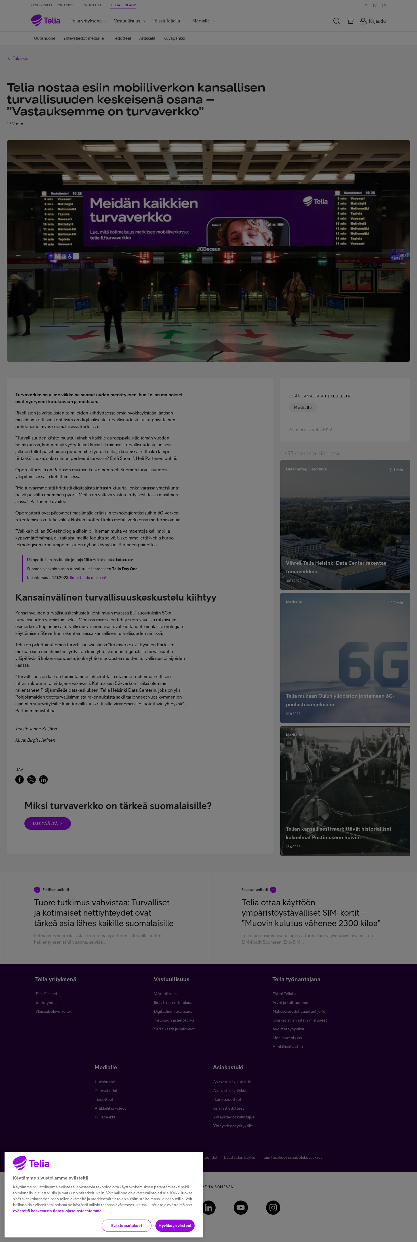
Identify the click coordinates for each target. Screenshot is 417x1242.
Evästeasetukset (126, 1225)
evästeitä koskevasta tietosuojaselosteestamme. (57, 1210)
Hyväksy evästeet (175, 1225)
